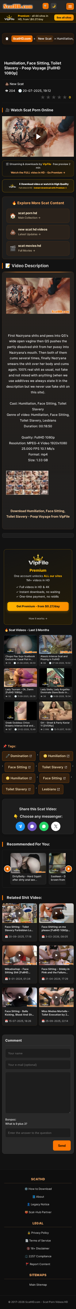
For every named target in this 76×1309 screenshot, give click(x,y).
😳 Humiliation (54, 756)
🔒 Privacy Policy (38, 1232)
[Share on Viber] (32, 826)
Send (62, 1145)
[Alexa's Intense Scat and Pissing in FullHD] (55, 644)
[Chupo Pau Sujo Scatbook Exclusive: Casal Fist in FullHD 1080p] (20, 644)
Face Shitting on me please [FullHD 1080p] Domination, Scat (55, 928)
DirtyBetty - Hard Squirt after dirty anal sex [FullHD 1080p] (26, 880)
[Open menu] (70, 6)
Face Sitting (17, 767)
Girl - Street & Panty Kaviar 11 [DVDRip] (55, 724)
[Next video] (68, 868)
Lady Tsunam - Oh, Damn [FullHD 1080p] (19, 691)
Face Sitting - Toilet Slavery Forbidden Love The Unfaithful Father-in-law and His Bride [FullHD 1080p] (19, 928)
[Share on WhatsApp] (44, 826)
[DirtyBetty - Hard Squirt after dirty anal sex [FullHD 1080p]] (28, 863)
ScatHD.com (22, 38)
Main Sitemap (38, 1284)
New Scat (45, 38)
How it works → (38, 618)
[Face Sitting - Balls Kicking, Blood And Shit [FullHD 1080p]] (19, 997)
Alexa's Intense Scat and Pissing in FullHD (54, 658)
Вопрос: (10, 1119)
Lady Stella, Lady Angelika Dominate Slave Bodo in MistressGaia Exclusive (55, 691)
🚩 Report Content (38, 1264)
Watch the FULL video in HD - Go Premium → (38, 172)
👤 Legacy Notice (38, 1204)
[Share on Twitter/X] (55, 826)
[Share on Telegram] (20, 826)
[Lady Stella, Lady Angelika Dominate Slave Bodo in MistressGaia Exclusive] (55, 677)
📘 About (38, 1196)
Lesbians (49, 789)
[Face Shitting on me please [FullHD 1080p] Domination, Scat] (56, 913)
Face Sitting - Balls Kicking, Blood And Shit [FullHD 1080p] (19, 1013)
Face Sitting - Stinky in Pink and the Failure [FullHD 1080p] (55, 970)
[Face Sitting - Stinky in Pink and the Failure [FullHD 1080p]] (56, 955)
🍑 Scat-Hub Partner (38, 1212)
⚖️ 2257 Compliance (38, 1256)
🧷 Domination (17, 756)
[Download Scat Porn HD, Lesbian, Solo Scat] (18, 6)
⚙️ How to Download (38, 1188)
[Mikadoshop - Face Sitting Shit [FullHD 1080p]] (19, 955)
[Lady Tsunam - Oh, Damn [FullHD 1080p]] (20, 677)
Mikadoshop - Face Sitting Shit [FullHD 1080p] (16, 970)
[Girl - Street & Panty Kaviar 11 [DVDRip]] (55, 710)
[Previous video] (7, 868)
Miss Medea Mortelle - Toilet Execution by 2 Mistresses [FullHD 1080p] (55, 1013)
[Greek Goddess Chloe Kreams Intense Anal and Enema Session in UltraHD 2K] (20, 710)
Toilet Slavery (52, 767)
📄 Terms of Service (38, 1240)
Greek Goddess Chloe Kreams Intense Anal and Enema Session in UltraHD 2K (20, 724)
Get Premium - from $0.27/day (38, 606)
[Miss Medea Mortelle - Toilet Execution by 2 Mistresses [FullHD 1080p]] (56, 997)
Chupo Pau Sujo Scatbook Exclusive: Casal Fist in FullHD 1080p (20, 658)
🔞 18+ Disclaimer (38, 1248)
